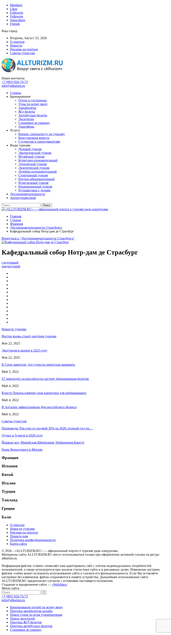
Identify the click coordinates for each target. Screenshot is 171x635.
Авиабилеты (27, 108)
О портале (17, 42)
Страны (15, 93)
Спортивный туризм (33, 175)
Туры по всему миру (33, 104)
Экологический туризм (34, 153)
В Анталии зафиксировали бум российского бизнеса (39, 407)
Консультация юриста (33, 138)
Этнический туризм (32, 164)
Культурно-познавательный (38, 160)
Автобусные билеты (32, 115)
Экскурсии (26, 119)
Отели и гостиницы (32, 100)
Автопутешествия (23, 198)
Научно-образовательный (36, 179)
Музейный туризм (31, 156)
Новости (16, 45)
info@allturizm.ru (13, 85)
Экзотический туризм (33, 168)
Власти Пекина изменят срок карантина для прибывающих (44, 393)
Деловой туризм (29, 149)
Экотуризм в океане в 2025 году (24, 350)
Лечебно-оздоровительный (37, 171)
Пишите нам (19, 536)
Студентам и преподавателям (39, 141)
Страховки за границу (34, 123)
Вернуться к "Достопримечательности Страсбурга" (38, 238)
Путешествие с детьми (34, 190)
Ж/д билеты (26, 111)
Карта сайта (18, 543)
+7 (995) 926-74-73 (15, 82)
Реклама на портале (24, 49)
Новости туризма (22, 528)
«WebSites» (59, 584)
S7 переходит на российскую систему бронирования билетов (45, 379)
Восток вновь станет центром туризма (29, 336)
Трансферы (26, 126)
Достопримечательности (27, 194)
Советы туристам (22, 53)
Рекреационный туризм (35, 186)
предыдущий (11, 266)
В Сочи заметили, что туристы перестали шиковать (38, 364)
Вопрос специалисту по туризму (41, 134)
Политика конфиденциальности (33, 540)
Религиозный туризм (33, 183)
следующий (10, 262)
